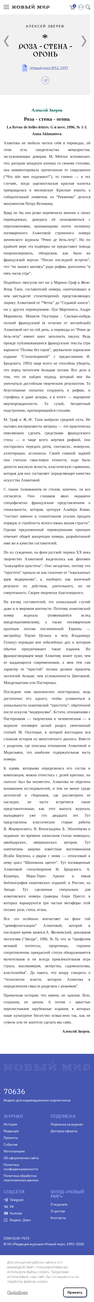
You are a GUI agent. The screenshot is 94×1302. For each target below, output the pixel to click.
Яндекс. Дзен (20, 1220)
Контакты (58, 1218)
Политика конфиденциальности (21, 1167)
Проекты (11, 1138)
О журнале (59, 1204)
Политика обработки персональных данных (21, 1178)
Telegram (17, 1200)
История (10, 1124)
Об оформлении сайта (21, 1158)
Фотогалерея (14, 1151)
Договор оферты (64, 1131)
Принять (74, 1292)
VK (12, 1206)
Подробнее (17, 1292)
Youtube (16, 1213)
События (10, 1144)
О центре (58, 1211)
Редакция (11, 1131)
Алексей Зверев (47, 110)
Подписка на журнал (67, 1124)
